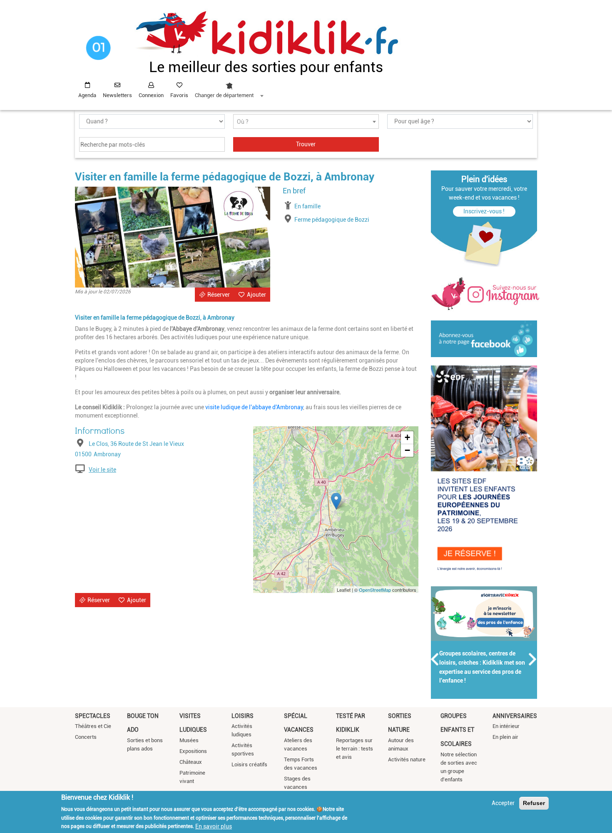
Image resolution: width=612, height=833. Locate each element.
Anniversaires (515, 716)
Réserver (218, 294)
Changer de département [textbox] (224, 95)
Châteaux (190, 762)
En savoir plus (213, 826)
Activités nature (406, 759)
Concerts (86, 737)
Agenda (87, 95)
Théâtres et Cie (93, 726)
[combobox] (229, 88)
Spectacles (92, 716)
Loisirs (242, 716)
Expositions (193, 751)
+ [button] (407, 437)
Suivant (533, 659)
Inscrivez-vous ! (484, 211)
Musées (189, 740)
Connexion (151, 95)
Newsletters (117, 95)
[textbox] (306, 122)
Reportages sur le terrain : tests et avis (354, 748)
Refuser (534, 803)
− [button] (407, 450)
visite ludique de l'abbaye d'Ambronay (254, 407)
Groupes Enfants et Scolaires (457, 730)
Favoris (179, 95)
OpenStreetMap (375, 589)
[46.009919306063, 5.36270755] (336, 501)
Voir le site (102, 469)
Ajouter (256, 294)
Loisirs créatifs (249, 764)
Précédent (435, 659)
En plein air (505, 737)
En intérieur (506, 726)
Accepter (503, 803)
